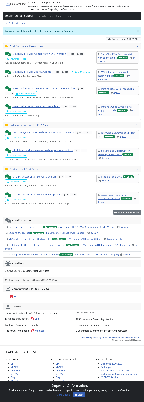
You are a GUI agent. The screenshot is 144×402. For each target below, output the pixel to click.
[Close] (137, 31)
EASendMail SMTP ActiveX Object (31, 71)
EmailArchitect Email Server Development (36, 194)
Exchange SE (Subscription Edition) (119, 373)
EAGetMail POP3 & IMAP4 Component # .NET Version (43, 88)
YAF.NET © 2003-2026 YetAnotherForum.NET (125, 337)
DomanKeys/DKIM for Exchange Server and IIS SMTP (43, 132)
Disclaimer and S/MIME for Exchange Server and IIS (42, 150)
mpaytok (39, 330)
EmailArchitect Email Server (24, 169)
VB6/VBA (15, 370)
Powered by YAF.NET (99, 337)
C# (12, 363)
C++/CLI (60, 380)
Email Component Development (27, 46)
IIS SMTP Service (109, 377)
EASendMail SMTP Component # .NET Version (39, 53)
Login (57, 31)
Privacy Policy (86, 337)
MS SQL (15, 380)
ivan (16, 296)
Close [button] (81, 394)
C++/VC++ (16, 373)
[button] (42, 16)
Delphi (14, 377)
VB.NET (14, 367)
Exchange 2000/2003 (111, 363)
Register (68, 31)
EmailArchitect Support (19, 15)
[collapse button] (137, 46)
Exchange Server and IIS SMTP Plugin (29, 125)
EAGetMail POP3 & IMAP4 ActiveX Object (36, 106)
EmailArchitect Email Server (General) (34, 176)
